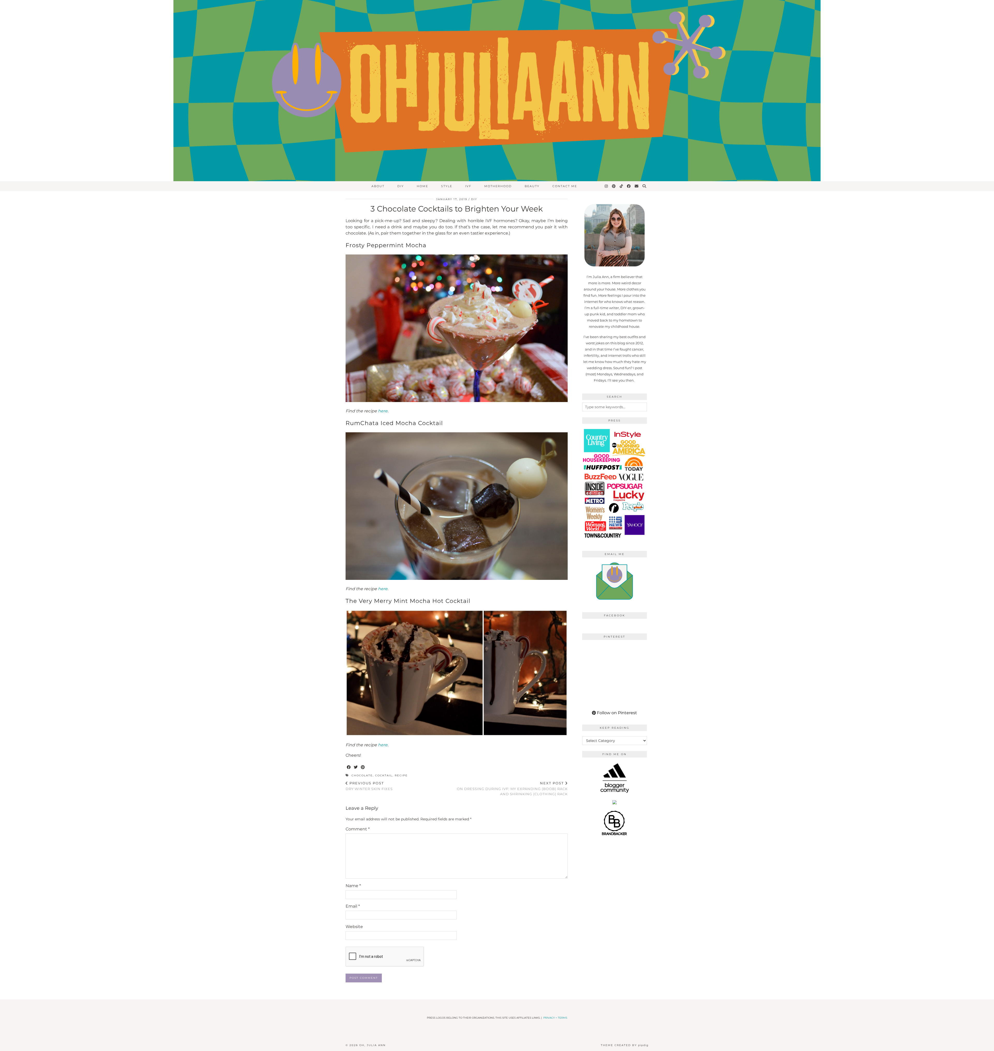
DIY (400, 186)
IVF (468, 186)
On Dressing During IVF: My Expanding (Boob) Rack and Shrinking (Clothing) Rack (512, 788)
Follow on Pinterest (616, 712)
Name (353, 885)
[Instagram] (606, 186)
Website (354, 926)
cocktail (383, 775)
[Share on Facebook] (349, 767)
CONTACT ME (564, 186)
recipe (401, 775)
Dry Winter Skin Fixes (369, 786)
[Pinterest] (614, 186)
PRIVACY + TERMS (555, 1017)
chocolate (362, 775)
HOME (422, 186)
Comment (358, 829)
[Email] (637, 186)
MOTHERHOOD (498, 186)
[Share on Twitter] (356, 767)
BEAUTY (532, 186)
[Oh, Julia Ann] (497, 90)
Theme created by (624, 1045)
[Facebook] (629, 186)
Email (353, 906)
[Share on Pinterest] (363, 767)
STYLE (446, 186)
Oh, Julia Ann (372, 1045)
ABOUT (377, 186)
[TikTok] (621, 186)
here (383, 410)
